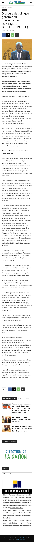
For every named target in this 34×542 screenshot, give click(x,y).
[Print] (17, 35)
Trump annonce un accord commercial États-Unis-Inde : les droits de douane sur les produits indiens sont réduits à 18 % (21, 408)
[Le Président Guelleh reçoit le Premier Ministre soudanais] (6, 419)
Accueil (4, 7)
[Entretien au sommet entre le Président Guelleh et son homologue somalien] (6, 428)
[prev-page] (3, 436)
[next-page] (6, 436)
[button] (3, 2)
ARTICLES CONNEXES (9, 399)
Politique (9, 7)
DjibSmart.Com (21, 539)
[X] (8, 35)
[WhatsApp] (12, 35)
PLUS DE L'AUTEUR (23, 399)
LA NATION (22, 538)
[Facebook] (4, 35)
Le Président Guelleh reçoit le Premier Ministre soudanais (21, 419)
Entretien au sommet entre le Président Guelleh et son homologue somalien (22, 429)
